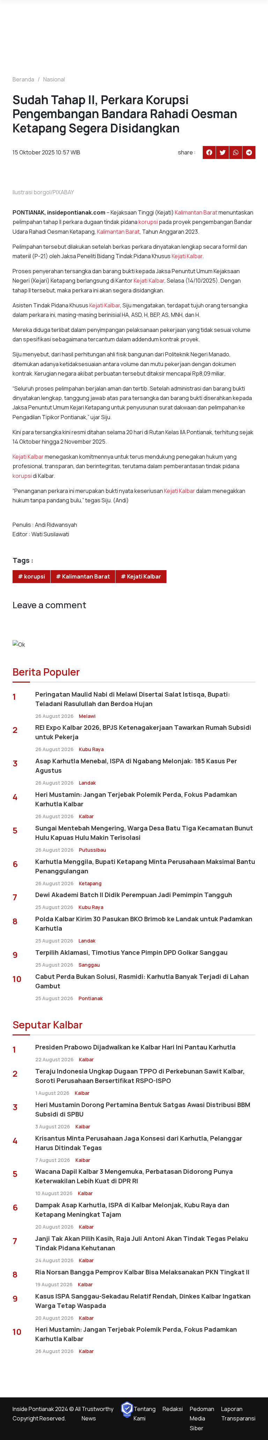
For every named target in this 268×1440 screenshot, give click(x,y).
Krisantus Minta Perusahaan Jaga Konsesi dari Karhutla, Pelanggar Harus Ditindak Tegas (138, 1143)
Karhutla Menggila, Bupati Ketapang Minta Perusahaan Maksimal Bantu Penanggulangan (145, 866)
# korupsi (31, 576)
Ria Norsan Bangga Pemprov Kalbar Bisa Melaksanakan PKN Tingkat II (142, 1272)
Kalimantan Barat (196, 212)
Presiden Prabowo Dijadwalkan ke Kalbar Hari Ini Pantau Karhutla (135, 1047)
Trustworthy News (97, 1413)
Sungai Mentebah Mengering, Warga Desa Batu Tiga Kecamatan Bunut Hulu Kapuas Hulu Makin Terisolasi (144, 833)
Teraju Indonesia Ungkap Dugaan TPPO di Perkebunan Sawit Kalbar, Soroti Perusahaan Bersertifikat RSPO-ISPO (140, 1076)
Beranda (23, 79)
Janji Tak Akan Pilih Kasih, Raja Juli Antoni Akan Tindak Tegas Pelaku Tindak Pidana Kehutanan (141, 1243)
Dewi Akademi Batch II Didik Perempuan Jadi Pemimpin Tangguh (133, 894)
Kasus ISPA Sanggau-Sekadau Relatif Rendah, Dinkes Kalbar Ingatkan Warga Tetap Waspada (143, 1301)
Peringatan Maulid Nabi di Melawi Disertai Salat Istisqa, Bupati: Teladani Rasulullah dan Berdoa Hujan (132, 699)
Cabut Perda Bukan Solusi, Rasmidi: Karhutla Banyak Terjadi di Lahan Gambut (142, 981)
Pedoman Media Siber (202, 1418)
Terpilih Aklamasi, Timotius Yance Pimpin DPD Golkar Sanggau (131, 952)
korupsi (148, 222)
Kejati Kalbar (187, 256)
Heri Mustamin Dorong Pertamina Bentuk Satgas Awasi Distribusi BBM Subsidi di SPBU (142, 1109)
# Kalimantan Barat (83, 576)
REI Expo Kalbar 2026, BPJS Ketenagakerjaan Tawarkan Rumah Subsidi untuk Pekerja (143, 732)
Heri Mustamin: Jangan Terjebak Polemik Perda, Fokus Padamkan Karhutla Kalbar (136, 799)
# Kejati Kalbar (141, 576)
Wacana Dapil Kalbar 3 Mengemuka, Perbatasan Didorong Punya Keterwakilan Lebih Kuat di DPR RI (134, 1176)
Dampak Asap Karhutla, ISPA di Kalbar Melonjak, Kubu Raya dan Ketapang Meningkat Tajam (132, 1210)
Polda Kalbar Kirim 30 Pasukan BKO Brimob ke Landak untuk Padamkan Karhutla (143, 923)
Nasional (54, 79)
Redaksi (173, 1409)
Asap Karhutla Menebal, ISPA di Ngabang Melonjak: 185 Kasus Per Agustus (136, 765)
